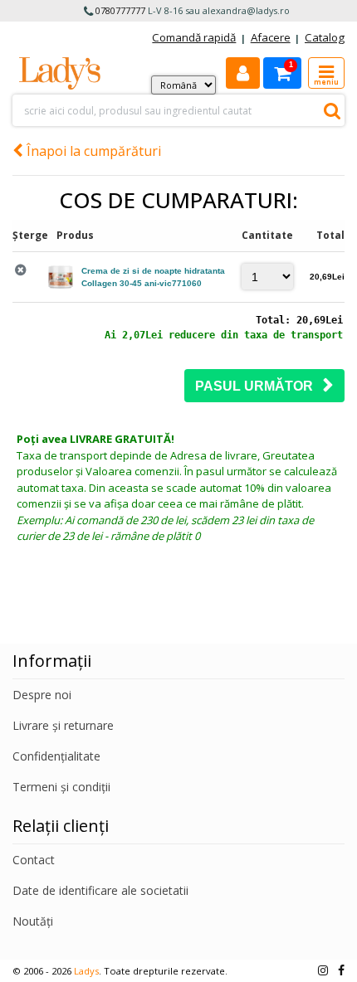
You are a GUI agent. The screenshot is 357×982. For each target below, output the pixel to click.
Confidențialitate (56, 756)
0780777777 (120, 10)
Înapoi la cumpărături (92, 150)
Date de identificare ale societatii (100, 890)
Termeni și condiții (61, 787)
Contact (33, 860)
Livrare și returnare (63, 725)
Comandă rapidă (194, 37)
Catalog (325, 37)
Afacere (271, 37)
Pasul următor (259, 386)
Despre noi (41, 694)
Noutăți (32, 921)
